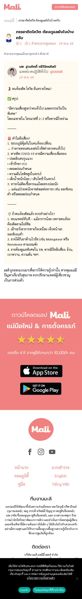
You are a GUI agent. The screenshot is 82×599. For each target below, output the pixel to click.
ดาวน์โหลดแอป (65, 7)
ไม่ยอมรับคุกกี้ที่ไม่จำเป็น (49, 590)
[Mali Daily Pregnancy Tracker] (28, 7)
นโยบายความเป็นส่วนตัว (41, 578)
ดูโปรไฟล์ (56, 71)
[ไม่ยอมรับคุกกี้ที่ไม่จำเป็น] (77, 579)
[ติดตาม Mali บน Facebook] (30, 454)
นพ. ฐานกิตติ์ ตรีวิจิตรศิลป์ (37, 66)
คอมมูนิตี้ (9, 20)
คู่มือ (21, 484)
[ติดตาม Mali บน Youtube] (52, 454)
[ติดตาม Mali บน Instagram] (41, 454)
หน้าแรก (21, 467)
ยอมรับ (24, 590)
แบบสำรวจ (60, 467)
